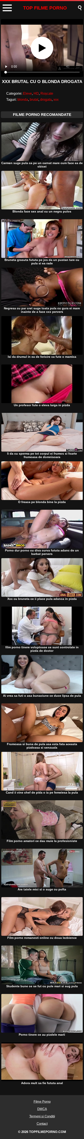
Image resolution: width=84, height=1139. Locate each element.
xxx (56, 99)
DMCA (42, 1109)
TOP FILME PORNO (45, 8)
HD (36, 93)
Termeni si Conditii (42, 1116)
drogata (46, 99)
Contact (42, 1123)
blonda (22, 99)
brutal (34, 99)
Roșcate (46, 93)
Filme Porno (42, 1101)
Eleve (27, 93)
